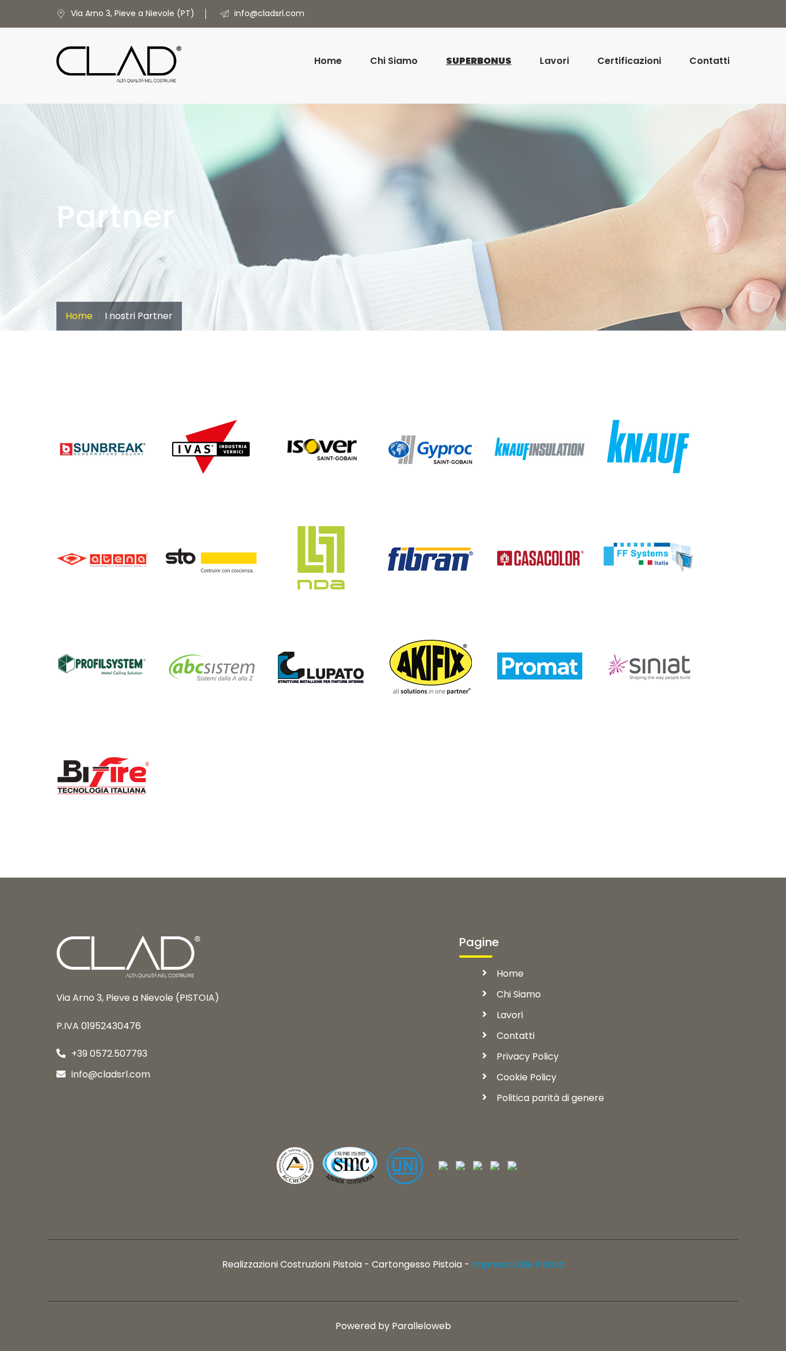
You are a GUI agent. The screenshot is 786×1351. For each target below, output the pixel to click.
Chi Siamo (394, 60)
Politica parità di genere (550, 1098)
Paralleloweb (421, 1326)
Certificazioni (629, 60)
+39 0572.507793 (109, 1053)
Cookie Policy (526, 1077)
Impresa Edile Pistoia (518, 1264)
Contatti (709, 60)
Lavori (554, 60)
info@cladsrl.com (110, 1074)
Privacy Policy (528, 1056)
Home (328, 60)
